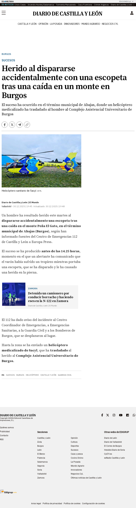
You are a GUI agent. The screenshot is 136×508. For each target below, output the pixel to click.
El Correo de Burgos (113, 446)
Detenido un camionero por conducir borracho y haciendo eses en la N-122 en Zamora (50, 297)
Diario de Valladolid (113, 442)
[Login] (131, 12)
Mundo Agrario (91, 23)
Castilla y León (27, 23)
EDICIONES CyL (125, 1)
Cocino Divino (77, 458)
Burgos (6, 54)
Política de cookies (72, 503)
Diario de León (110, 438)
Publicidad (5, 431)
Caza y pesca (77, 454)
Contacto (4, 435)
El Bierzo (41, 454)
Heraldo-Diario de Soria (114, 450)
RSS (1, 439)
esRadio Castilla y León (114, 458)
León (39, 450)
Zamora (40, 478)
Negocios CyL (110, 23)
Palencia (41, 458)
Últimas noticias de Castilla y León (86, 478)
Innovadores (72, 23)
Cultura (74, 442)
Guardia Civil (65, 375)
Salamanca (42, 462)
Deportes (75, 446)
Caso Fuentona (85, 4)
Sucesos (10, 375)
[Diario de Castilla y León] (67, 13)
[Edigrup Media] (8, 491)
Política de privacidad (52, 503)
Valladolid (41, 474)
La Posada (56, 23)
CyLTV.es (108, 454)
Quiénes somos (7, 427)
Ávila (39, 442)
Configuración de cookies (93, 503)
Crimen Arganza (101, 4)
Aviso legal (36, 503)
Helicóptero (32, 375)
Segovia (40, 466)
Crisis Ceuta (20, 4)
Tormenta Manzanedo (66, 4)
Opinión (43, 23)
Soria (39, 470)
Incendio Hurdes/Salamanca (41, 4)
